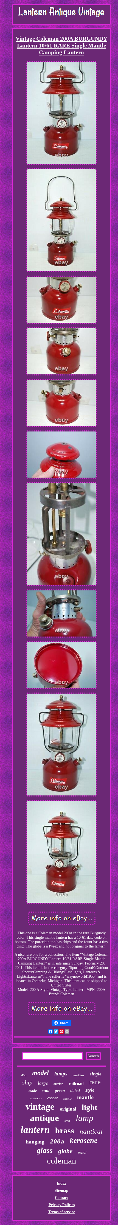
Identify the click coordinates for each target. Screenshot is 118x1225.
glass (45, 1150)
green (60, 1090)
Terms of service (61, 1212)
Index (61, 1183)
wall (45, 1090)
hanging (35, 1142)
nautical (91, 1131)
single (96, 1074)
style (89, 1090)
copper (52, 1098)
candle (67, 1098)
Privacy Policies (62, 1205)
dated (75, 1090)
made (33, 1091)
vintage (40, 1106)
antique (44, 1118)
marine (58, 1084)
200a (57, 1141)
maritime (78, 1075)
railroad (76, 1083)
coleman (61, 1160)
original (68, 1109)
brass (64, 1130)
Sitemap (61, 1190)
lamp (84, 1118)
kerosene (83, 1140)
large (43, 1083)
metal (82, 1152)
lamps (60, 1074)
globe (65, 1151)
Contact (61, 1198)
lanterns (35, 1098)
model (40, 1073)
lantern (35, 1129)
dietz (24, 1075)
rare (95, 1082)
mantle (85, 1097)
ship (27, 1082)
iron (67, 1121)
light (89, 1107)
